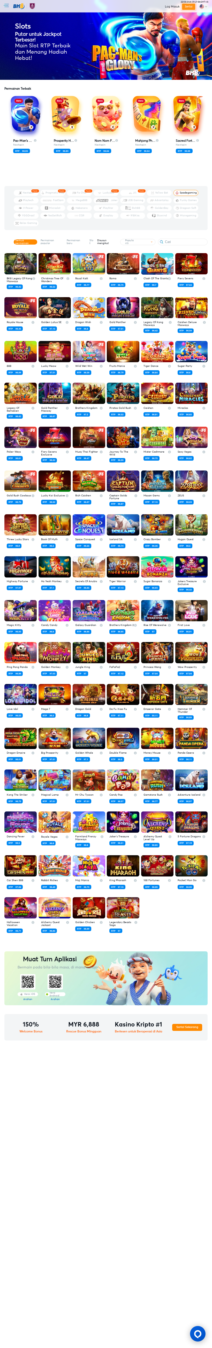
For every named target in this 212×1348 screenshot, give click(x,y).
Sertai (189, 6)
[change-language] (203, 7)
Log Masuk (172, 6)
